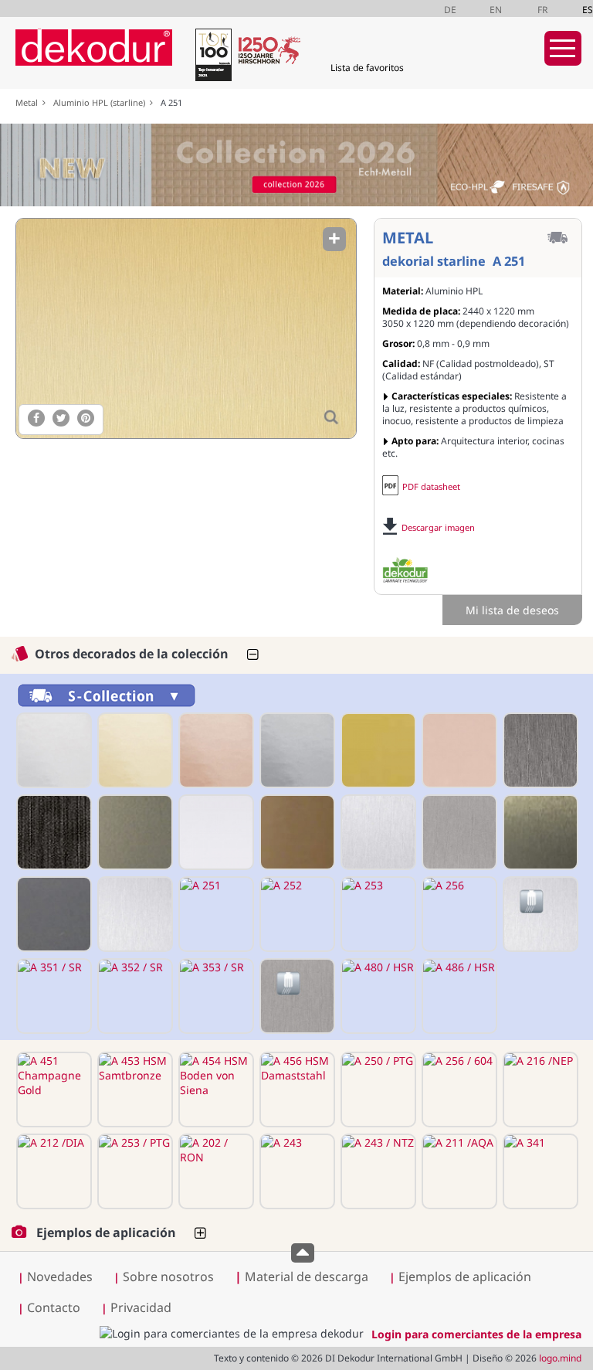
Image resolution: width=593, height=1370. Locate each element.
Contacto (53, 1307)
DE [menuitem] (450, 9)
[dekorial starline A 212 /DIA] (52, 1171)
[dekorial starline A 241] (214, 832)
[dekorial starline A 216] (295, 750)
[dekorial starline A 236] (133, 832)
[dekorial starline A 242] (295, 832)
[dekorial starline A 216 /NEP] (539, 1089)
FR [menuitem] (542, 9)
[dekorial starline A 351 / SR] (52, 996)
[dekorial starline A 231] (377, 750)
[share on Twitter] (61, 418)
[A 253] (377, 914)
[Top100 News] (211, 58)
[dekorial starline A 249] (52, 914)
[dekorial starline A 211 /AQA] (458, 1171)
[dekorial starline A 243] (295, 1171)
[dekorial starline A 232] (458, 750)
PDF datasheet (431, 486)
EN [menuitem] (496, 9)
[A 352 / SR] (133, 996)
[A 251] (185, 328)
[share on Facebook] (36, 418)
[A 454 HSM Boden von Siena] (214, 1089)
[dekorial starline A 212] (214, 750)
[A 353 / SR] (214, 996)
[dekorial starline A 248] (539, 832)
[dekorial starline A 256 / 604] (458, 1089)
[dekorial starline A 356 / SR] (295, 996)
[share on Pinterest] (85, 418)
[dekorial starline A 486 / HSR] (458, 996)
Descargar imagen (438, 527)
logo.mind (560, 1358)
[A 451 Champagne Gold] (52, 1089)
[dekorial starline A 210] (52, 750)
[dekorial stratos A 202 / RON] (214, 1171)
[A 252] (295, 914)
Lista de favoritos (367, 67)
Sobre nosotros (168, 1276)
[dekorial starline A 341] (539, 1171)
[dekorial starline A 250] (133, 914)
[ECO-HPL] (405, 570)
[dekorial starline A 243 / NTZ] (377, 1171)
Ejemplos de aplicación (464, 1276)
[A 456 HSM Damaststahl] (295, 1089)
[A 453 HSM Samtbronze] (133, 1089)
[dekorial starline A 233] (539, 750)
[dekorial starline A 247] (458, 832)
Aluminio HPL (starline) (101, 102)
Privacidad (140, 1307)
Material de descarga (301, 1276)
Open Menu (562, 48)
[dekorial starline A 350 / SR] (539, 914)
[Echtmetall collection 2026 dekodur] (296, 167)
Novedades (60, 1276)
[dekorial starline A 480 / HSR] (377, 996)
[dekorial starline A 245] (377, 832)
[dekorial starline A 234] (52, 832)
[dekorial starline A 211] (133, 750)
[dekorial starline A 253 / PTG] (133, 1171)
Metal (28, 102)
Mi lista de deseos (512, 610)
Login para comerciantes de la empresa (476, 1334)
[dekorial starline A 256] (458, 914)
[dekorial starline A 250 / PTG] (377, 1089)
